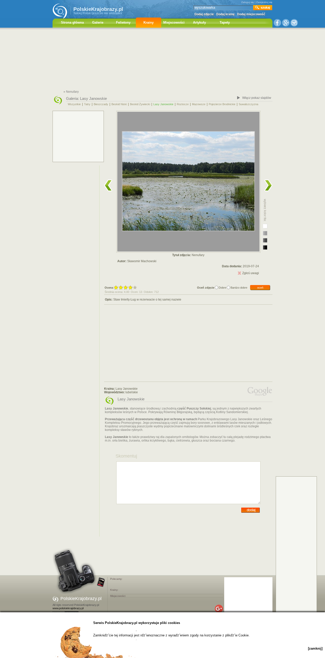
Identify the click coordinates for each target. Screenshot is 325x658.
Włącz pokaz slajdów (256, 98)
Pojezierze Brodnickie (222, 104)
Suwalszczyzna (248, 104)
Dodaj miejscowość (251, 14)
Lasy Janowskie (93, 98)
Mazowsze (198, 104)
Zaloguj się (247, 2)
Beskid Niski (119, 104)
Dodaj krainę (225, 14)
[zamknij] (315, 648)
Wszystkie (74, 104)
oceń (260, 287)
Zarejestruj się (264, 2)
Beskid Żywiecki (140, 104)
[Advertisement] (162, 59)
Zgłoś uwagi (250, 273)
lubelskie (131, 392)
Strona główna (72, 22)
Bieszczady (101, 104)
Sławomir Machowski (141, 261)
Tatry (87, 104)
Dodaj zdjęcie (204, 14)
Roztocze (183, 104)
